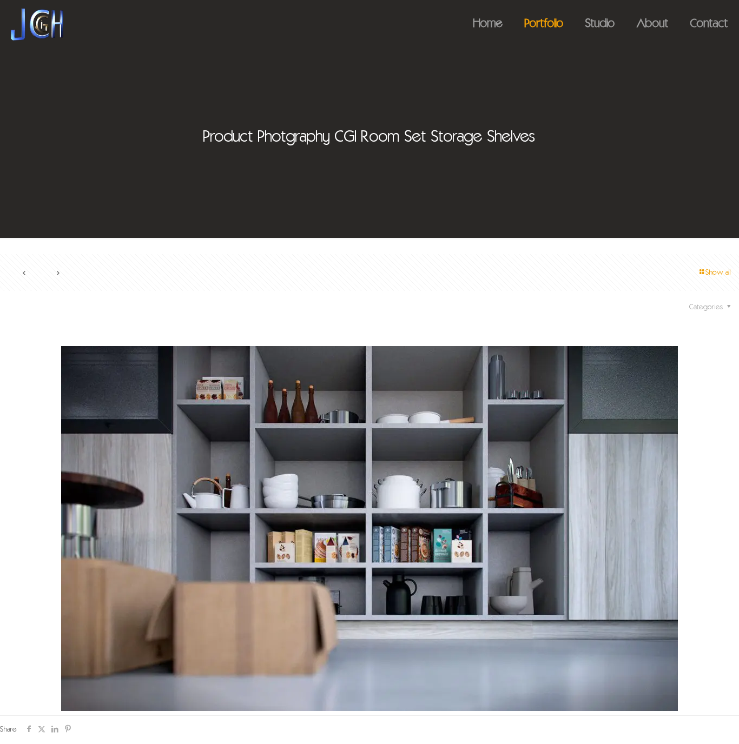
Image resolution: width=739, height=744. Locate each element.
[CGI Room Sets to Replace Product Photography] (37, 24)
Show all (718, 273)
